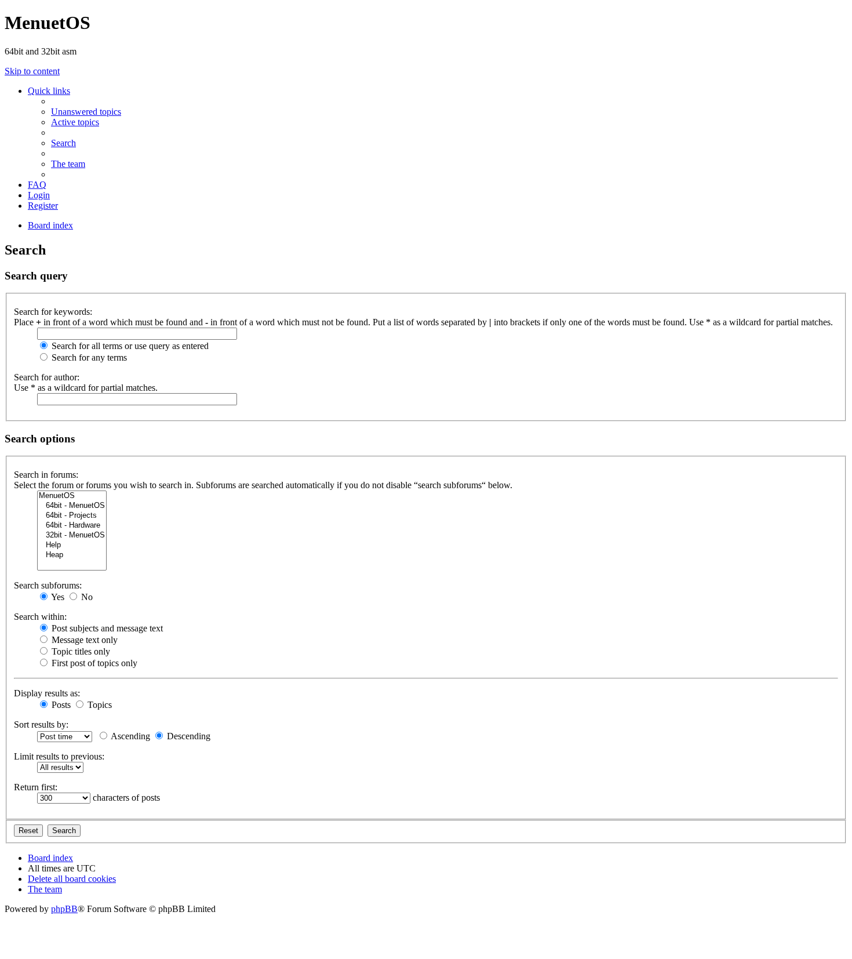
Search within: (40, 617)
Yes (56, 597)
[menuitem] (86, 112)
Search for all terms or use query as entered (129, 346)
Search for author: (46, 377)
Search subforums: (48, 585)
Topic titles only (79, 651)
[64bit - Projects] (72, 516)
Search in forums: (46, 474)
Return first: (35, 787)
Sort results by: (41, 724)
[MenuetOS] (72, 496)
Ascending (129, 736)
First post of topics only (93, 663)
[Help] (72, 545)
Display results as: (47, 693)
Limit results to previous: (59, 756)
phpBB (64, 909)
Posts (60, 705)
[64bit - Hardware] (72, 526)
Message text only (83, 640)
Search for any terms (88, 357)
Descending (187, 736)
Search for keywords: (53, 312)
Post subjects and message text (106, 628)
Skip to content (32, 71)
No (86, 597)
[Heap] (72, 555)
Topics (98, 705)
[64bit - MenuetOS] (72, 506)
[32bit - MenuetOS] (72, 535)
